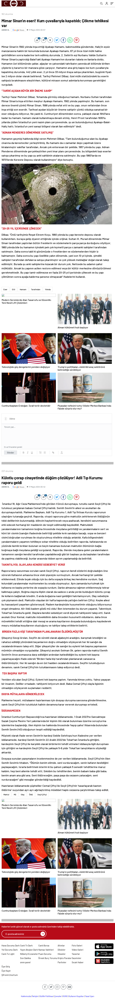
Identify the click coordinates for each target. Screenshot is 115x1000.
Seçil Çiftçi (42, 794)
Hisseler (62, 954)
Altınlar (61, 945)
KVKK (65, 996)
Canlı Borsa (43, 945)
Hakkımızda (26, 996)
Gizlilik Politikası (46, 996)
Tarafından (35, 289)
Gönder (10, 452)
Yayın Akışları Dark (29, 949)
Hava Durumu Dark (10, 945)
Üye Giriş (5, 966)
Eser (5, 289)
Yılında (48, 289)
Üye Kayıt (6, 970)
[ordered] (40, 452)
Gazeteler (76, 958)
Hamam (23, 289)
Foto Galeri (77, 945)
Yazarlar (76, 954)
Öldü (31, 794)
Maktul (6, 794)
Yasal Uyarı (89, 996)
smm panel (25, 962)
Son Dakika (25, 958)
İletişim (35, 996)
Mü (15, 794)
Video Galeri (77, 949)
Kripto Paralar (64, 958)
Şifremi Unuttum (9, 975)
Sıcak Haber (78, 962)
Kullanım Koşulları (76, 996)
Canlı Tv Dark (26, 945)
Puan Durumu (44, 954)
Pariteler (62, 962)
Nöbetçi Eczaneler (29, 954)
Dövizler (61, 949)
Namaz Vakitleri (46, 949)
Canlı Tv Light (8, 954)
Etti (13, 289)
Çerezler (58, 996)
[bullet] (45, 452)
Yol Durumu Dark (9, 949)
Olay (22, 794)
